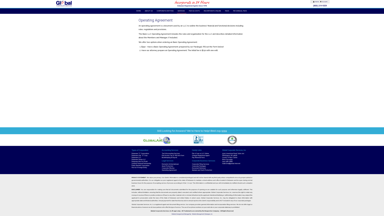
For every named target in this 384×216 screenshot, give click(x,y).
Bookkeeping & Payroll (169, 157)
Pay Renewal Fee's (198, 157)
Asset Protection (167, 166)
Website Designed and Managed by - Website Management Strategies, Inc (192, 214)
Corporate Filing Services (200, 164)
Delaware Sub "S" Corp (140, 155)
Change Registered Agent (201, 155)
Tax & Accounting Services (171, 153)
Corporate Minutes (168, 168)
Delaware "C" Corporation (140, 153)
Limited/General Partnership (141, 163)
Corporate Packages (199, 166)
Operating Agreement (169, 170)
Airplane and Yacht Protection (202, 170)
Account (324, 1)
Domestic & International (170, 164)
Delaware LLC (136, 157)
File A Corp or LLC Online (200, 153)
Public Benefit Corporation (140, 165)
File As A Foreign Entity (139, 167)
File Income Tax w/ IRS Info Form (173, 155)
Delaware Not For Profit (140, 161)
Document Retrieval (199, 168)
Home (317, 1)
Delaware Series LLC (139, 159)
